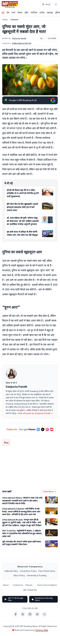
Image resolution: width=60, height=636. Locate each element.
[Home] (3, 12)
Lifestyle (14, 19)
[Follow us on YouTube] (51, 429)
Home (5, 19)
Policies (28, 585)
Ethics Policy (19, 575)
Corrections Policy (28, 571)
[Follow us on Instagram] (47, 429)
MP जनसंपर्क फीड (30, 590)
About (6, 585)
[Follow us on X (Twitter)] (42, 429)
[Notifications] (55, 4)
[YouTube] (37, 614)
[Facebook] (15, 614)
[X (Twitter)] (23, 614)
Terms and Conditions (47, 585)
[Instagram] (30, 614)
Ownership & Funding (36, 575)
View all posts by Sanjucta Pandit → (35, 413)
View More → (49, 491)
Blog (6, 442)
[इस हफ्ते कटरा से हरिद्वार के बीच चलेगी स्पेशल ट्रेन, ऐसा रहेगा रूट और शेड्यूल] (47, 233)
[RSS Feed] (44, 614)
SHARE (53, 38)
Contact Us (18, 585)
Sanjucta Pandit (19, 38)
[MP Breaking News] (10, 4)
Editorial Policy (11, 571)
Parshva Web (41, 630)
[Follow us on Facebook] (38, 429)
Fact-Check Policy (46, 571)
